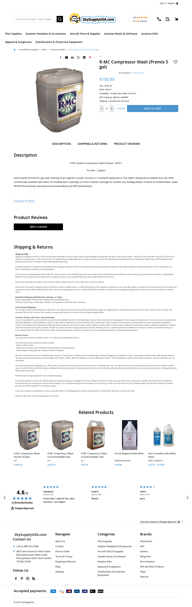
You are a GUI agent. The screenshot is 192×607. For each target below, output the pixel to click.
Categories (106, 534)
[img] (22, 498)
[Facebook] (60, 57)
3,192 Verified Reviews (22, 502)
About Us (60, 541)
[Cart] (176, 19)
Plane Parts (146, 541)
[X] (78, 57)
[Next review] (187, 498)
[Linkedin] (84, 57)
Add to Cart (152, 108)
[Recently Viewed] (168, 19)
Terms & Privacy (63, 556)
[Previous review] (5, 498)
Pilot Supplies (13, 33)
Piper (143, 571)
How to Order (62, 551)
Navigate (62, 534)
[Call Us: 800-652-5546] (159, 19)
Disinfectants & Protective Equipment (59, 42)
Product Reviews (127, 144)
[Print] (72, 57)
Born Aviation (147, 561)
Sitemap (59, 571)
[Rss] (34, 578)
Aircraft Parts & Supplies (85, 33)
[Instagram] (28, 578)
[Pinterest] (90, 57)
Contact (59, 546)
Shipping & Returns (92, 144)
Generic (144, 551)
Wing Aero (145, 556)
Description (61, 144)
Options (168, 474)
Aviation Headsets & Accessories (46, 33)
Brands (146, 534)
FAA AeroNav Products (152, 566)
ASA (142, 546)
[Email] (66, 57)
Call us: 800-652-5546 (27, 546)
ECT (100, 56)
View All (144, 576)
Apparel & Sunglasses (18, 42)
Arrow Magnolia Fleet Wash (129, 453)
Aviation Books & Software (120, 33)
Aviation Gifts (149, 33)
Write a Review (138, 73)
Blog (57, 566)
